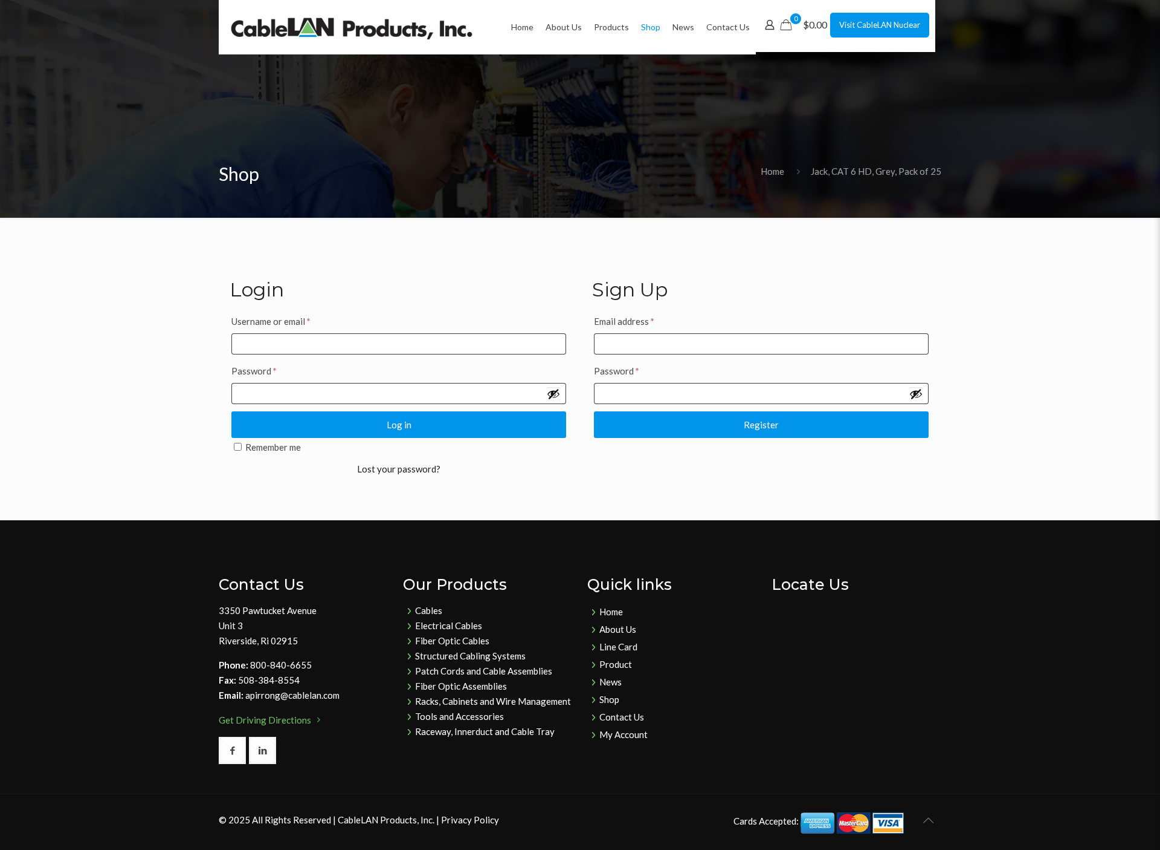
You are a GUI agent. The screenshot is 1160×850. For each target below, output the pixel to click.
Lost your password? (398, 468)
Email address (624, 321)
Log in (399, 424)
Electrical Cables (448, 625)
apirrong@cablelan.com (292, 695)
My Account (623, 734)
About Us (617, 629)
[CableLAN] (351, 27)
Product (615, 664)
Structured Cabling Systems (470, 655)
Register (761, 424)
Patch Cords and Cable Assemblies (483, 670)
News (610, 681)
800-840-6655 (281, 664)
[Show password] (553, 393)
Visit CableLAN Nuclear (879, 25)
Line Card (618, 646)
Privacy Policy (470, 819)
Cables (428, 610)
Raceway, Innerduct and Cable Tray (485, 731)
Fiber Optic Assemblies (461, 686)
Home (772, 171)
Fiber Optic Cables (452, 640)
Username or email (271, 321)
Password (254, 370)
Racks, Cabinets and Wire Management (493, 701)
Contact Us (621, 716)
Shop (609, 699)
